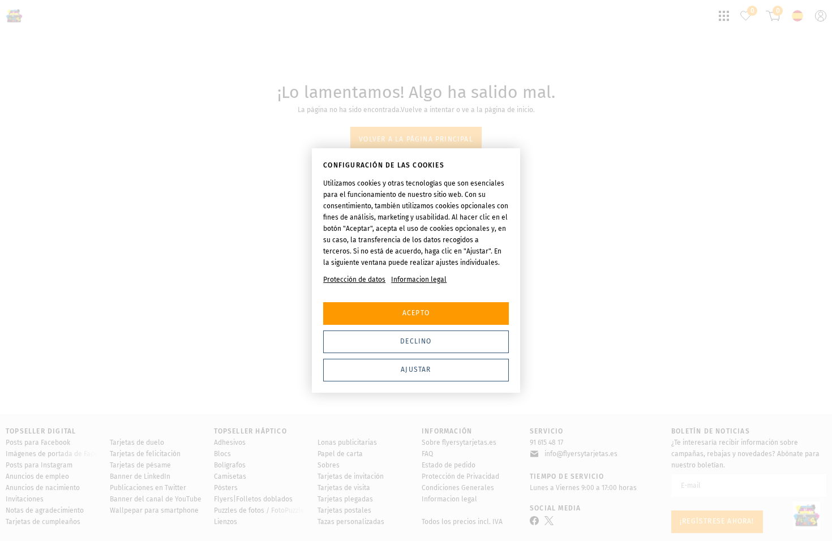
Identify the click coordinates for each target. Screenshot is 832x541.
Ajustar (416, 369)
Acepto (416, 313)
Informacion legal (419, 280)
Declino (415, 341)
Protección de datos (354, 280)
